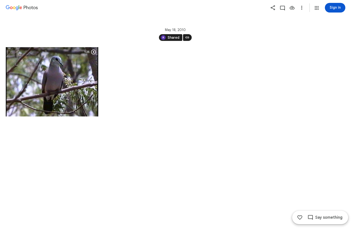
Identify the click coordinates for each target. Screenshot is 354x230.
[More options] (302, 8)
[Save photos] (292, 8)
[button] (316, 8)
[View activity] (282, 8)
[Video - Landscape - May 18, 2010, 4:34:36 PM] (52, 81)
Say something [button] (328, 217)
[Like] (300, 217)
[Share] (273, 8)
